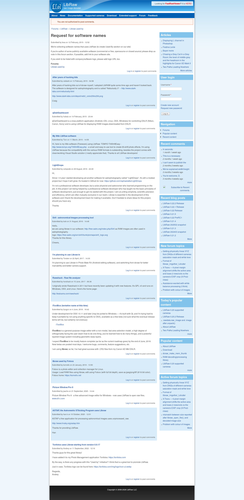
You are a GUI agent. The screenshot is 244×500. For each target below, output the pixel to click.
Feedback (153, 15)
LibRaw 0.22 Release (172, 210)
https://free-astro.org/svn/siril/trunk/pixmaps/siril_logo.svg (82, 234)
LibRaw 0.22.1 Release (173, 206)
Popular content (170, 133)
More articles (186, 70)
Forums (54, 28)
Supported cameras (94, 15)
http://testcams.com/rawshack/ (65, 293)
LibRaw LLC (132, 489)
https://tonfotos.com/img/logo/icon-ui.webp (112, 466)
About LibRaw (169, 326)
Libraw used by (76, 28)
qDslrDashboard (60, 112)
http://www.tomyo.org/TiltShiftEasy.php (69, 146)
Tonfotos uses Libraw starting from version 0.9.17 (76, 444)
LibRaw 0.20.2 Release (173, 316)
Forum (142, 15)
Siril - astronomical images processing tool (73, 217)
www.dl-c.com (58, 398)
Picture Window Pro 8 (62, 387)
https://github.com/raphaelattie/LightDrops (123, 180)
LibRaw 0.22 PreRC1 (172, 217)
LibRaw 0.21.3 (169, 228)
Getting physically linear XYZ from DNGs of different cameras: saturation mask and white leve (177, 254)
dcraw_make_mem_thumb (175, 353)
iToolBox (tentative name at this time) (70, 305)
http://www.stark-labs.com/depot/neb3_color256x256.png (77, 96)
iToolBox (60, 324)
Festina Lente (169, 47)
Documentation (75, 15)
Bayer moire (168, 50)
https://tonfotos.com (117, 457)
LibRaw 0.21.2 (169, 235)
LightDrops (57, 165)
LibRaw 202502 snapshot (174, 224)
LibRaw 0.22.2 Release (173, 203)
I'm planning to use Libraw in (66, 254)
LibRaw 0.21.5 (169, 214)
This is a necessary (171, 155)
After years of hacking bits (65, 77)
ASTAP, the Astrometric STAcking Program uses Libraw (79, 410)
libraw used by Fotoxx (63, 361)
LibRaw (70, 4)
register (138, 71)
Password (166, 94)
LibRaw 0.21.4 (169, 221)
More (189, 238)
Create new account (170, 105)
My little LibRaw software (64, 135)
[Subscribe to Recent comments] (176, 189)
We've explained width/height (176, 169)
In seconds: (168, 149)
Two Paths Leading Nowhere (176, 66)
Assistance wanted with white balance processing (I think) (176, 285)
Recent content (169, 136)
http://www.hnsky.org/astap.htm (66, 423)
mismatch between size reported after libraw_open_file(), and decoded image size (177, 417)
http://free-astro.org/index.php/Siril (99, 228)
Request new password (171, 108)
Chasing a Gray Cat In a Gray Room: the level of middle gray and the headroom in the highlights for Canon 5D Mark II (177, 59)
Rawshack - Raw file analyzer (66, 277)
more (189, 182)
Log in (129, 71)
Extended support (128, 15)
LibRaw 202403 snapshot (174, 231)
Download (112, 15)
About (54, 15)
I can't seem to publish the (174, 162)
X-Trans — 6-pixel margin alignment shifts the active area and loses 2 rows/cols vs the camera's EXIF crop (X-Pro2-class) (177, 273)
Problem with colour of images (176, 289)
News (62, 15)
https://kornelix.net (73, 375)
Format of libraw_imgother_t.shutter (174, 262)
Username (166, 84)
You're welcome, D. (171, 175)
